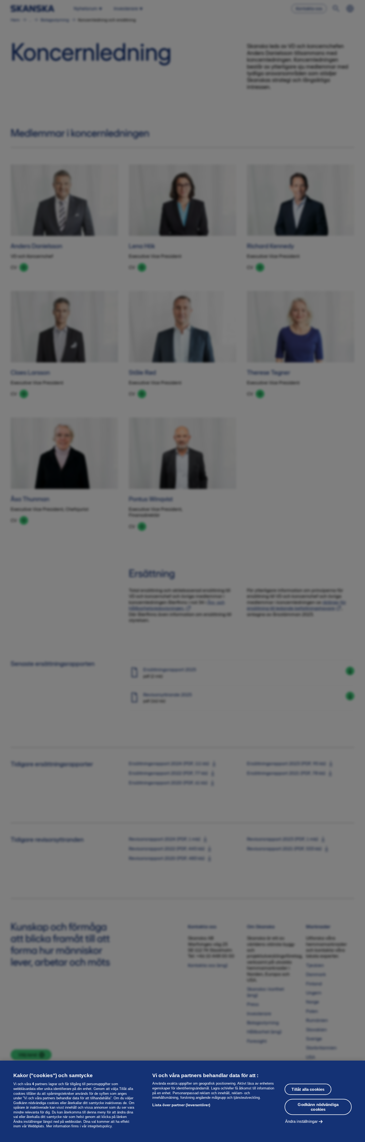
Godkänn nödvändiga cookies (318, 1106)
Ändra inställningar (301, 1121)
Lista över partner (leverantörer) (181, 1105)
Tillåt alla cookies (308, 1089)
